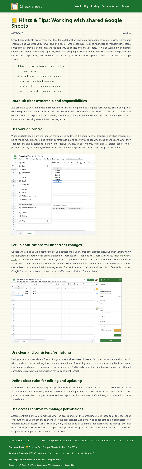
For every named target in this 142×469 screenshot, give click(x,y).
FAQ (122, 440)
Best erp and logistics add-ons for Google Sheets (35, 459)
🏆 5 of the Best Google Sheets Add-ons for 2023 (51, 447)
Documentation (110, 6)
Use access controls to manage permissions (39, 91)
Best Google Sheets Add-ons (56, 440)
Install (77, 6)
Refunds (106, 440)
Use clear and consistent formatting (35, 81)
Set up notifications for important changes (38, 76)
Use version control (26, 71)
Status (130, 440)
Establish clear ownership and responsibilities (40, 66)
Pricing (95, 6)
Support (126, 6)
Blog (85, 6)
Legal (115, 440)
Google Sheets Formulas (86, 440)
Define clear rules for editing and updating (38, 86)
